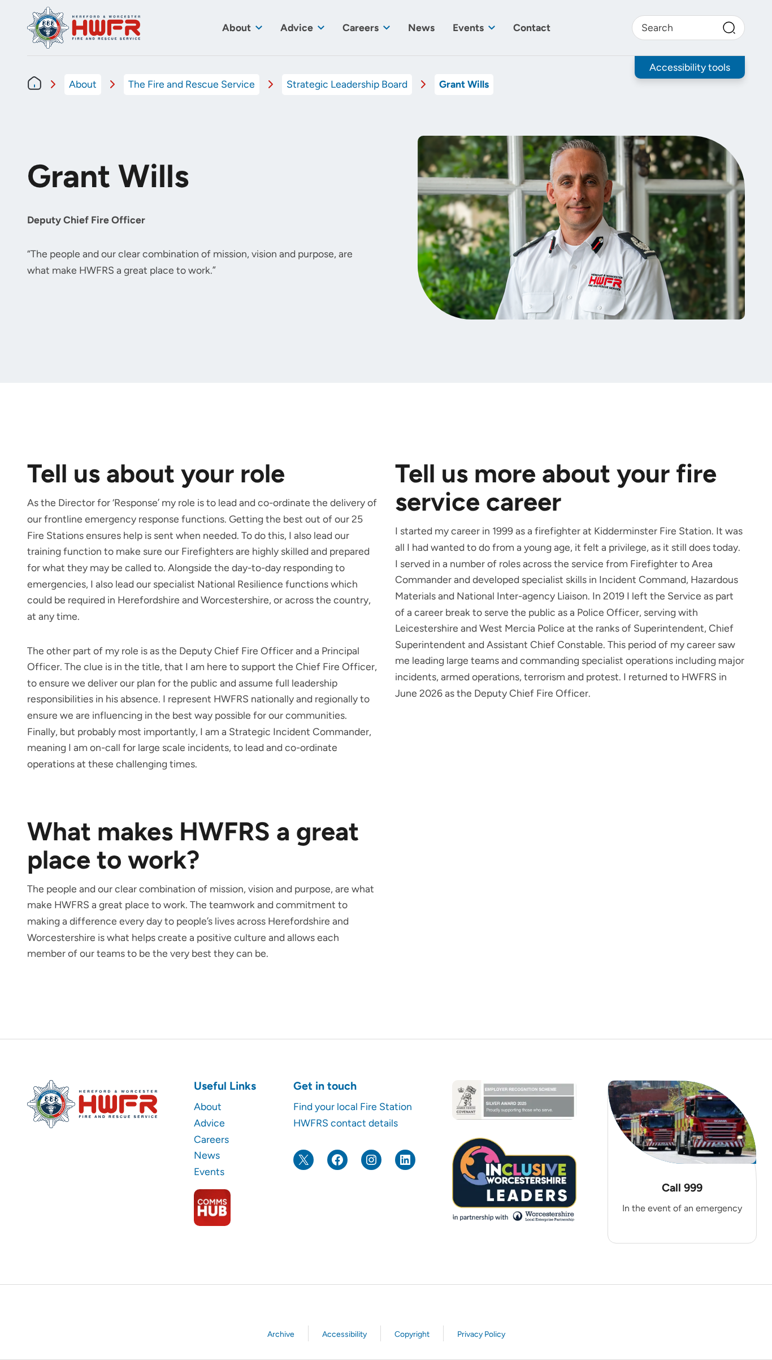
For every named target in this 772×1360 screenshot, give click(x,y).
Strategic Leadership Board (347, 84)
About (236, 27)
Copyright (412, 1334)
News (421, 27)
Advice (296, 27)
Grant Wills (464, 84)
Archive (280, 1334)
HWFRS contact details (345, 1123)
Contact (531, 27)
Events (468, 27)
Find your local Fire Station (352, 1106)
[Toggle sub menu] (258, 27)
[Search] (729, 27)
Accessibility (344, 1334)
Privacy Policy (481, 1334)
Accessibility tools (689, 67)
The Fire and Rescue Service (191, 84)
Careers (360, 27)
